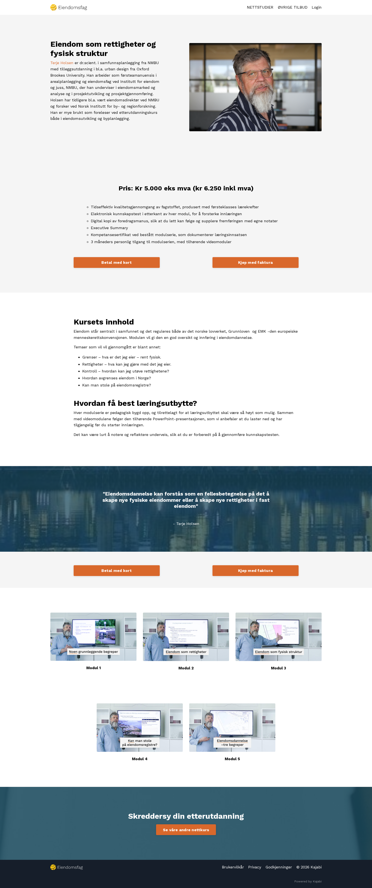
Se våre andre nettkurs (186, 830)
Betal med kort (116, 262)
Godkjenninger (278, 867)
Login (317, 7)
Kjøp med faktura (255, 262)
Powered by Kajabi (308, 881)
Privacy (254, 867)
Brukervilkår (233, 867)
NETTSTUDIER (260, 7)
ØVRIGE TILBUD (292, 7)
